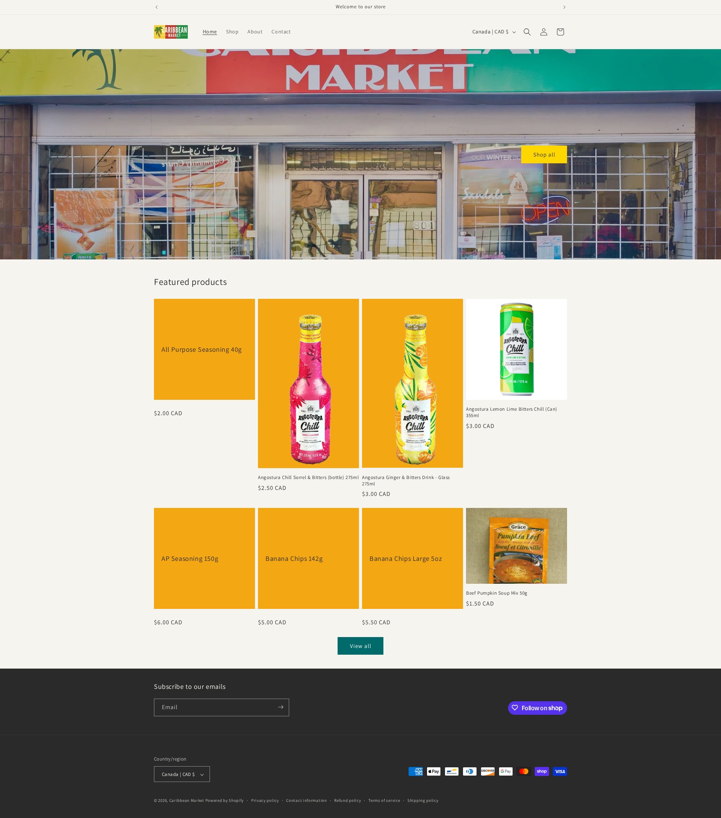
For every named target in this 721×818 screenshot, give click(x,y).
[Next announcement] (564, 7)
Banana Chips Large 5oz (406, 558)
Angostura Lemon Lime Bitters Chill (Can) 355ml (511, 412)
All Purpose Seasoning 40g (201, 349)
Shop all (544, 154)
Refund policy (347, 800)
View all (360, 645)
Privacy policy (265, 800)
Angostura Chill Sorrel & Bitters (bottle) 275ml (308, 478)
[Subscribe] (280, 707)
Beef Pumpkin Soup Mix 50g (497, 593)
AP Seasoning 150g (189, 558)
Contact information (306, 800)
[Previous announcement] (156, 7)
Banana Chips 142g (294, 558)
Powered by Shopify (224, 800)
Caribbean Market (186, 800)
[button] (527, 32)
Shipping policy (423, 800)
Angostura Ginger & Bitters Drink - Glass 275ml (406, 481)
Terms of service (384, 800)
